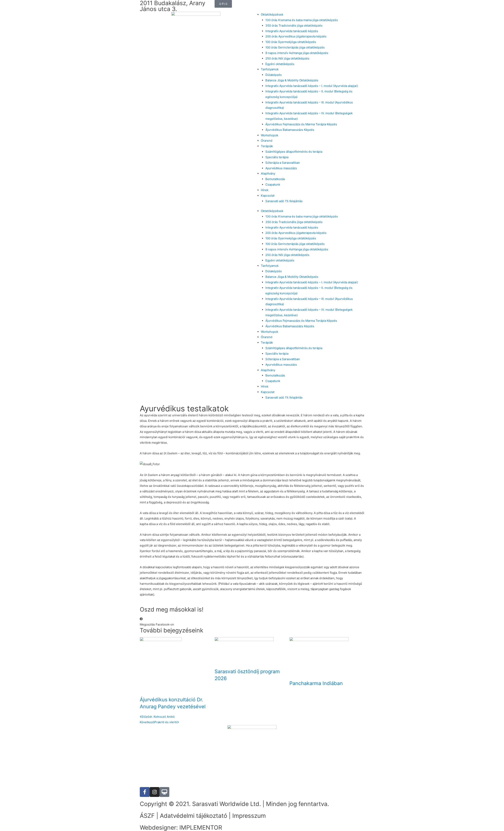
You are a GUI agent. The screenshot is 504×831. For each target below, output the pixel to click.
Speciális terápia (276, 157)
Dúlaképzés (273, 75)
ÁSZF (147, 815)
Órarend (266, 140)
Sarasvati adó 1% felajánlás (284, 201)
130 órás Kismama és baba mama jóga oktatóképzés (301, 20)
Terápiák (267, 146)
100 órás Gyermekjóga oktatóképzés (290, 42)
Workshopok (269, 135)
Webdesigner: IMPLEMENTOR (181, 827)
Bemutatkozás (275, 179)
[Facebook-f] (145, 792)
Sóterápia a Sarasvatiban (282, 163)
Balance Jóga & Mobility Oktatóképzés (291, 80)
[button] (157, 621)
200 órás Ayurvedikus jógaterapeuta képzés (295, 36)
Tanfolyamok (270, 69)
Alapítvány (268, 173)
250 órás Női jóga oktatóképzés (287, 58)
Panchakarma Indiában (316, 683)
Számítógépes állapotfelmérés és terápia (293, 151)
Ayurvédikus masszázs (281, 168)
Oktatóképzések (272, 14)
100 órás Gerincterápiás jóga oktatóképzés (295, 47)
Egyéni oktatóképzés (279, 64)
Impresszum (249, 815)
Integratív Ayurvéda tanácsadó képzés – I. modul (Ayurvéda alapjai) (311, 86)
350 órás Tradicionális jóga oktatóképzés (293, 25)
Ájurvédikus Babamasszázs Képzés (289, 130)
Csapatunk (272, 184)
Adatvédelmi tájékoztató (193, 815)
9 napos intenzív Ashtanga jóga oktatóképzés (296, 53)
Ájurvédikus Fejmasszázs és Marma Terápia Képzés (301, 124)
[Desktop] (164, 792)
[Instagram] (154, 792)
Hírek (264, 190)
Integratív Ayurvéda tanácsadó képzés (291, 31)
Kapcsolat (267, 195)
